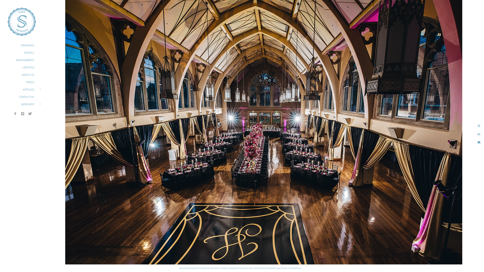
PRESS (30, 82)
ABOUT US (28, 74)
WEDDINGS (27, 45)
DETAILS (29, 52)
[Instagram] (22, 113)
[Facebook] (15, 113)
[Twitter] (30, 113)
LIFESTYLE (28, 67)
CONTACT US (26, 96)
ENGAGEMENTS (25, 60)
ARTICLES (28, 89)
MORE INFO (27, 104)
